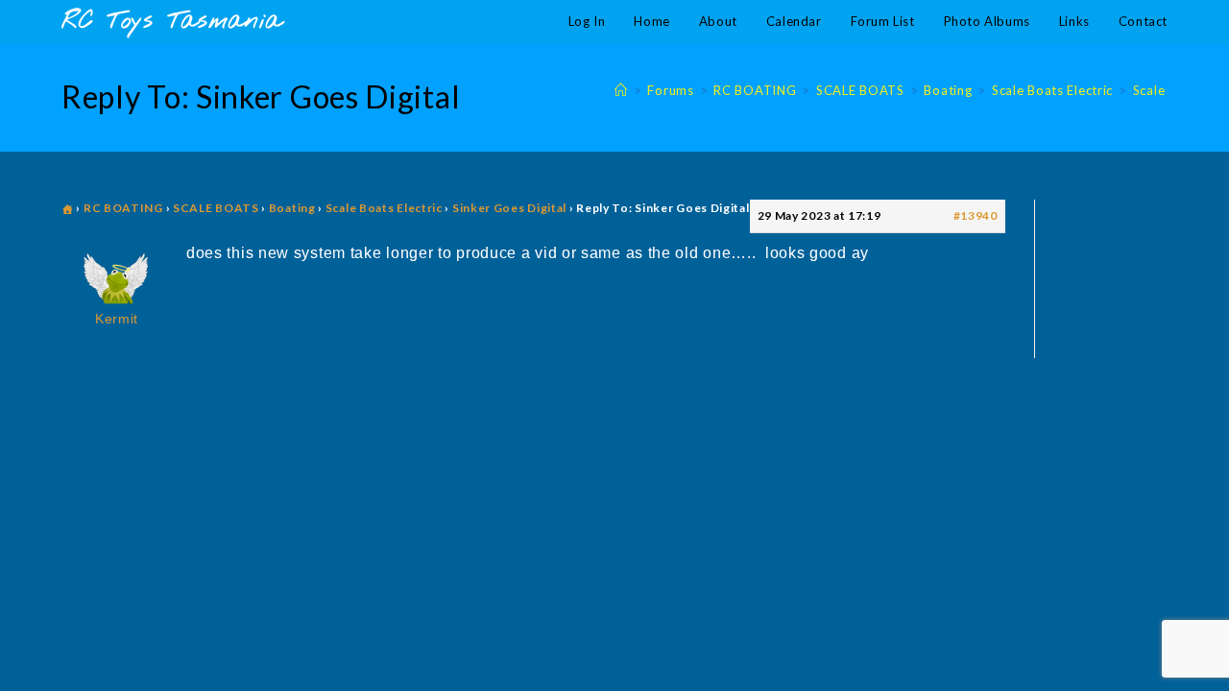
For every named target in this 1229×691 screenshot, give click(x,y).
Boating (292, 208)
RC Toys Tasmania (171, 21)
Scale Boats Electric (384, 208)
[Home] (621, 90)
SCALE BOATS (216, 208)
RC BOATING (123, 208)
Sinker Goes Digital (509, 208)
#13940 (975, 215)
